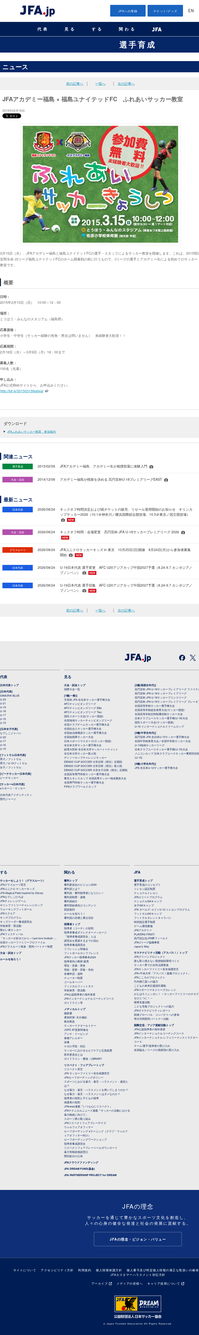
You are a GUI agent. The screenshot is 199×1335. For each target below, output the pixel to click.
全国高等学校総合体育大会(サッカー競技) (160, 710)
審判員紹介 (70, 901)
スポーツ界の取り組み (77, 1119)
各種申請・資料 (73, 974)
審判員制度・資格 (74, 897)
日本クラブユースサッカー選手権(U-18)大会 (161, 718)
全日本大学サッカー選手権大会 (82, 745)
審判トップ (70, 880)
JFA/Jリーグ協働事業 (146, 942)
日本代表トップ (9, 685)
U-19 (3, 707)
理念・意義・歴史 (74, 965)
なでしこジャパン (10, 733)
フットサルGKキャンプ (148, 913)
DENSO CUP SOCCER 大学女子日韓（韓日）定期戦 (95, 770)
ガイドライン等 (73, 1002)
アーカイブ (99, 1283)
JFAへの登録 (128, 11)
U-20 (3, 737)
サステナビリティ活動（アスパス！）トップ (160, 952)
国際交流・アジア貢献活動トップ (154, 1025)
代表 (43, 29)
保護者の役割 (72, 1102)
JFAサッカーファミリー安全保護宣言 (156, 969)
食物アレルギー (73, 1038)
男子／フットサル (10, 759)
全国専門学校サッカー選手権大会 (84, 782)
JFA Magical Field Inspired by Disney (21, 893)
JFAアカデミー (143, 930)
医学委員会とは (73, 1054)
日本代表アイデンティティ (16, 795)
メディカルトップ (74, 1009)
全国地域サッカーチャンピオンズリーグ (88, 720)
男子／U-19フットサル (13, 763)
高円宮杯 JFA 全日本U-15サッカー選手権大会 (162, 737)
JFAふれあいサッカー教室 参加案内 (31, 431)
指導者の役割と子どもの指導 (81, 1098)
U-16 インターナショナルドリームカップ (159, 726)
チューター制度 (73, 978)
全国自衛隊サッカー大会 (78, 737)
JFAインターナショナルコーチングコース (89, 998)
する (97, 29)
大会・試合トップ (74, 685)
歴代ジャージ (8, 799)
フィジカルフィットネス (78, 986)
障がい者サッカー (10, 930)
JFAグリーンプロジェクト (149, 956)
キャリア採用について (163, 1283)
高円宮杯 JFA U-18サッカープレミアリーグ (161, 693)
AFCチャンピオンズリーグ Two (83, 712)
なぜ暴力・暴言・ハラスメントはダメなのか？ (92, 1094)
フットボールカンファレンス (81, 953)
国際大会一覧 (72, 689)
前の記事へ (74, 83)
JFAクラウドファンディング (81, 1162)
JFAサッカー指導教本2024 (80, 957)
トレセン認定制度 (144, 889)
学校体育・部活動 (10, 926)
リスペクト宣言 (73, 1069)
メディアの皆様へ (129, 1283)
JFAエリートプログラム (148, 897)
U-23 (3, 699)
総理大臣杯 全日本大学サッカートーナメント (91, 749)
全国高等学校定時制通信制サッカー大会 (159, 714)
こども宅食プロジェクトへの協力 (154, 1006)
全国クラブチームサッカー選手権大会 (86, 724)
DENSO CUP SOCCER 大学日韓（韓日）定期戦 (93, 762)
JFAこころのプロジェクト (149, 977)
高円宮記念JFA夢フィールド (151, 938)
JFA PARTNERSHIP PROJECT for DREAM (90, 1175)
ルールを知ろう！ (10, 959)
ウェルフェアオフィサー (78, 1127)
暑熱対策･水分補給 (75, 1017)
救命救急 (69, 1021)
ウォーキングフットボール (16, 909)
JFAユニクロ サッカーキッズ (17, 889)
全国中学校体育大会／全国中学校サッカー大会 (163, 741)
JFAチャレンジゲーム (13, 901)
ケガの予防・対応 (74, 1046)
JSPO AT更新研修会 (76, 1029)
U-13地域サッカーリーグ (150, 745)
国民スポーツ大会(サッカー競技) (83, 716)
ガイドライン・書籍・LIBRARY (83, 1058)
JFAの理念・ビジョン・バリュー (138, 1239)
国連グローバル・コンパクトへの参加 (156, 1014)
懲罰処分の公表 (73, 1156)
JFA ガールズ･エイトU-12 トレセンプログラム (162, 909)
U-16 (3, 719)
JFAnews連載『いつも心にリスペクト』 (88, 1106)
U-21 (3, 703)
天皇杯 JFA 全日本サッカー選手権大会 (87, 699)
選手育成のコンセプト (147, 884)
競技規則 (69, 909)
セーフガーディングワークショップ (85, 1139)
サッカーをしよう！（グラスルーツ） (22, 880)
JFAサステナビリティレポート (152, 1010)
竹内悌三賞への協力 (146, 981)
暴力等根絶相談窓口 (76, 1152)
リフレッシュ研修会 (76, 949)
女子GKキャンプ (144, 905)
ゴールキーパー (73, 982)
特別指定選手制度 (144, 922)
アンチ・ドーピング (76, 1034)
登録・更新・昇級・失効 (78, 969)
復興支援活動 (142, 1002)
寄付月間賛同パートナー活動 (151, 1019)
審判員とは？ (72, 889)
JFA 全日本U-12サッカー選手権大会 (156, 768)
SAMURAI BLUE (9, 695)
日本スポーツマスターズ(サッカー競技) (87, 741)
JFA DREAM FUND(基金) (79, 1168)
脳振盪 (68, 1013)
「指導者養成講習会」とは (80, 936)
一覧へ (100, 83)
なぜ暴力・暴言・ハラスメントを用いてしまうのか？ (96, 1090)
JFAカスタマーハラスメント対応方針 (138, 1274)
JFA (137, 872)
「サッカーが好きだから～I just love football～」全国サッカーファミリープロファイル (29, 940)
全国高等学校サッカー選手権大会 (155, 706)
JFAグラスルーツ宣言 (13, 884)
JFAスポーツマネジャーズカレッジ (155, 990)
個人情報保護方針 (109, 1270)
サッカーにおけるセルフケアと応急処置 (88, 1050)
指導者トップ (72, 924)
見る (70, 29)
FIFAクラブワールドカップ (80, 786)
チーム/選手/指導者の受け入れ (152, 1046)
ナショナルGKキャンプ (148, 901)
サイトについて (24, 1270)
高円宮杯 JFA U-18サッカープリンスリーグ (161, 697)
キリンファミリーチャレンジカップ (21, 905)
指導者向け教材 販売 (76, 961)
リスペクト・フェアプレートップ (84, 1065)
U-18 (3, 711)
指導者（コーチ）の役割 (78, 928)
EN (191, 11)
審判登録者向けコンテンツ (80, 905)
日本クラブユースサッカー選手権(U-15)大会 (161, 749)
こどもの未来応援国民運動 (150, 985)
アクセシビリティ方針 (57, 1270)
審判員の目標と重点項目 (78, 918)
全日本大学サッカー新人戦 (80, 753)
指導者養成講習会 (74, 945)
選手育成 (137, 44)
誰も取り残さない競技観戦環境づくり (156, 961)
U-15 (3, 723)
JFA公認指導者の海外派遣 (79, 994)
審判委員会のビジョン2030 (80, 884)
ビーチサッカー (9, 778)
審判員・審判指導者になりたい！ (84, 893)
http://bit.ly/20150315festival (21, 390)
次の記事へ (126, 83)
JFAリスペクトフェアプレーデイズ (85, 1123)
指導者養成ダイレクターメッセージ (85, 932)
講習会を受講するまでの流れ (81, 940)
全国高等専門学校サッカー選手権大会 (86, 774)
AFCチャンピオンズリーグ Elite (83, 708)
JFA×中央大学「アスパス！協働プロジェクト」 (162, 973)
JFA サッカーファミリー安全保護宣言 (86, 1073)
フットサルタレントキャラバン (152, 918)
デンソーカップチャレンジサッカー (85, 757)
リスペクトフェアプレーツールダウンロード (90, 1148)
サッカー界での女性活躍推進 (151, 965)
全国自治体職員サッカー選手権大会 (85, 733)
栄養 (66, 1042)
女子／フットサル (10, 767)
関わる (127, 29)
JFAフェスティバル (11, 934)
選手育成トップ (143, 880)
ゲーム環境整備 (143, 926)
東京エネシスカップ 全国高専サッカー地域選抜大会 (95, 778)
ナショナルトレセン (146, 893)
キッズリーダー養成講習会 (16, 921)
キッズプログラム (10, 917)
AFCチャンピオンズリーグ (80, 704)
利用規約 (84, 1270)
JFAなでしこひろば (11, 897)
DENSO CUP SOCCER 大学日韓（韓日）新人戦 (93, 766)
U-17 (3, 715)
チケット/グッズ (165, 11)
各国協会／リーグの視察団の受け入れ (156, 1050)
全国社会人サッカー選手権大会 (82, 728)
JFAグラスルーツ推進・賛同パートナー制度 (26, 946)
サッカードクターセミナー (80, 1025)
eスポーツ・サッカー (12, 788)
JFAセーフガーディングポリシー (83, 1077)
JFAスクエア (7, 913)
